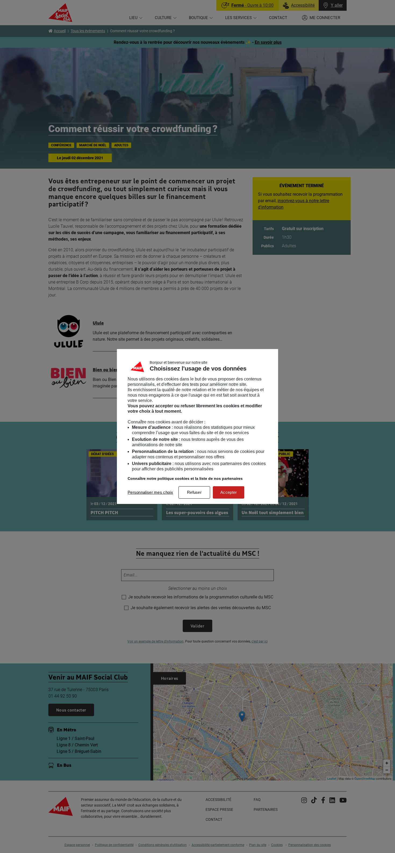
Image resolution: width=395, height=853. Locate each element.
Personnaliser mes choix (150, 492)
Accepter (228, 492)
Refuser (194, 492)
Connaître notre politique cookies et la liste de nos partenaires (185, 478)
